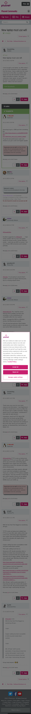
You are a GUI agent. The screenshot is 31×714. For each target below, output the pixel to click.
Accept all (15, 367)
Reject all (15, 372)
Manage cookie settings (15, 377)
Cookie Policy (12, 361)
